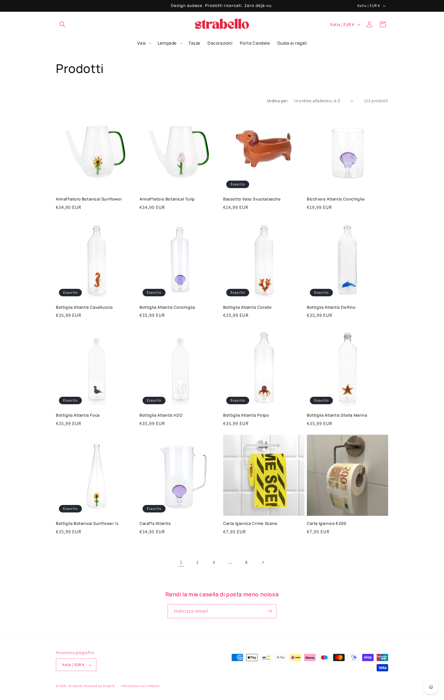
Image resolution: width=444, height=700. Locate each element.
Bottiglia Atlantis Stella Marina (337, 415)
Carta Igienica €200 (326, 523)
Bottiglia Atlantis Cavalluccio (84, 307)
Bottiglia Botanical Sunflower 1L (87, 523)
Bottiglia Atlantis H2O (161, 415)
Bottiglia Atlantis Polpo (246, 415)
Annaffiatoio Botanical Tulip (167, 199)
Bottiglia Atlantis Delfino (331, 307)
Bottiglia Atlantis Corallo (247, 307)
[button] (62, 24)
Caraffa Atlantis (155, 523)
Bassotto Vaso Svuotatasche (252, 199)
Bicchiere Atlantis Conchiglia (335, 199)
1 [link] (181, 562)
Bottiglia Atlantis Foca (78, 415)
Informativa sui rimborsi (140, 686)
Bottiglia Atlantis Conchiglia (167, 307)
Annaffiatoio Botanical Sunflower (89, 199)
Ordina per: (277, 100)
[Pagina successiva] (262, 562)
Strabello (75, 686)
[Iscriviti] (269, 611)
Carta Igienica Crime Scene (250, 523)
